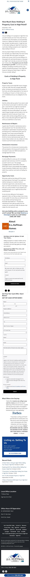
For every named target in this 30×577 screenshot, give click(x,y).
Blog (13, 527)
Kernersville (18, 529)
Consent (7, 275)
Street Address (6, 313)
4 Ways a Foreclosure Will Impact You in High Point (14, 480)
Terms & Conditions (16, 386)
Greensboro (12, 535)
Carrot (21, 546)
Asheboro (24, 529)
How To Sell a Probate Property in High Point (13, 475)
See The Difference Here (15, 453)
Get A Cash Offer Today (9, 525)
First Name (7, 258)
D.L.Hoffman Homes (9, 29)
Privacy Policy (7, 527)
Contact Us (18, 525)
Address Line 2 (6, 317)
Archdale (23, 531)
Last (16, 306)
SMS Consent (6, 377)
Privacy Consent (7, 384)
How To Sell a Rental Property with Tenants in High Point (15, 533)
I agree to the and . (16, 387)
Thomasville (13, 531)
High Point (17, 527)
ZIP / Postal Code (6, 330)
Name (5, 301)
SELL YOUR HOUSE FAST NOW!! (15, 1)
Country (5, 334)
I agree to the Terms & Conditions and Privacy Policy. (15, 360)
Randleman (6, 529)
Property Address (7, 308)
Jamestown (23, 527)
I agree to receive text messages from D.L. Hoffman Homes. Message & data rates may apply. (15, 380)
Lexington (7, 531)
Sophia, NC (12, 529)
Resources (24, 525)
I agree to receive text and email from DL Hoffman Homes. (14, 279)
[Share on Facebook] (3, 32)
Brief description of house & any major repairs (13, 347)
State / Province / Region (8, 326)
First (4, 306)
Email (6, 263)
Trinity (18, 531)
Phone (5, 337)
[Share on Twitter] (6, 32)
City (4, 321)
